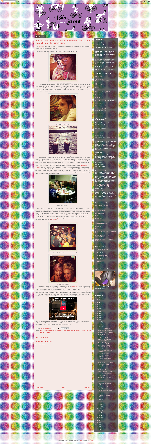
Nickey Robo (77, 330)
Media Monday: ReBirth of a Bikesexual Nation (105, 340)
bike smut (41, 330)
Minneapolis (70, 330)
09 (98, 424)
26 (98, 297)
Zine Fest (48, 332)
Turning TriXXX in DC (103, 335)
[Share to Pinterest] (68, 328)
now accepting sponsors (101, 195)
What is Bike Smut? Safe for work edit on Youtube (102, 80)
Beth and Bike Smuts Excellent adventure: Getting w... (104, 355)
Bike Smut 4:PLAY (99, 97)
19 (98, 304)
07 (98, 429)
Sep (100, 399)
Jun (100, 406)
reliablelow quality (98, 102)
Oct (100, 326)
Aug (100, 402)
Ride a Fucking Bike (102, 249)
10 (98, 422)
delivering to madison (100, 210)
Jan (100, 417)
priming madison (99, 213)
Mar (100, 413)
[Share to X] (65, 328)
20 (98, 302)
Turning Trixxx (41, 332)
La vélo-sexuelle (102, 375)
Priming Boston (99, 226)
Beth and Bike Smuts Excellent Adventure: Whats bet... (104, 395)
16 (98, 311)
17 (98, 308)
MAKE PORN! (102, 184)
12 (98, 320)
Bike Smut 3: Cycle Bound (101, 100)
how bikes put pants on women (103, 147)
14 (98, 315)
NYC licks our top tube (101, 216)
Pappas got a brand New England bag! (104, 359)
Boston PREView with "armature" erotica (105, 221)
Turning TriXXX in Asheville (105, 330)
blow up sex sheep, (53, 218)
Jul (99, 404)
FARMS (64, 330)
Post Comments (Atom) (67, 392)
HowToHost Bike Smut (100, 63)
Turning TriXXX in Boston (104, 369)
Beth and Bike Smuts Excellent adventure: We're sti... (104, 366)
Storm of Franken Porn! (104, 328)
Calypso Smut (98, 76)
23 (98, 300)
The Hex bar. (74, 286)
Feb (100, 415)
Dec (100, 322)
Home (64, 387)
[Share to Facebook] (66, 328)
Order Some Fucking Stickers (104, 250)
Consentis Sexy (97, 88)
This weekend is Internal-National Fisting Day (104, 346)
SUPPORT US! (99, 190)
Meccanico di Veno (102, 255)
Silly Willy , (73, 218)
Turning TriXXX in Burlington (105, 362)
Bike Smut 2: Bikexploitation (102, 106)
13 (98, 317)
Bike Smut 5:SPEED (100, 94)
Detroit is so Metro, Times (102, 208)
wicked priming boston (101, 223)
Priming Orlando (99, 228)
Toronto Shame (102, 381)
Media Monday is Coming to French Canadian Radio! (105, 372)
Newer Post (39, 387)
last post (40, 46)
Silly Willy (83, 330)
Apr (100, 410)
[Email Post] (58, 328)
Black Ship (48, 330)
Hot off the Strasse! (103, 337)
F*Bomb (99, 261)
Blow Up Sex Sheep (56, 330)
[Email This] (61, 328)
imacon (80, 440)
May (100, 408)
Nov (100, 324)
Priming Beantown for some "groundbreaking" (102, 236)
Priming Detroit (99, 218)
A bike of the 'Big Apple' (104, 343)
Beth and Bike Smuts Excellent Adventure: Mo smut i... (105, 350)
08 (98, 427)
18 (98, 306)
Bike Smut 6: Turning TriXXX (102, 92)
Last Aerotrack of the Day (103, 257)
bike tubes (53, 219)
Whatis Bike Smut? (98, 84)
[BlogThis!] (63, 328)
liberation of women (107, 145)
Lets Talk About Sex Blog (101, 205)
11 (98, 420)
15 (98, 313)
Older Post (88, 387)
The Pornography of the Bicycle (102, 108)
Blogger (91, 440)
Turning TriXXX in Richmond (105, 332)
